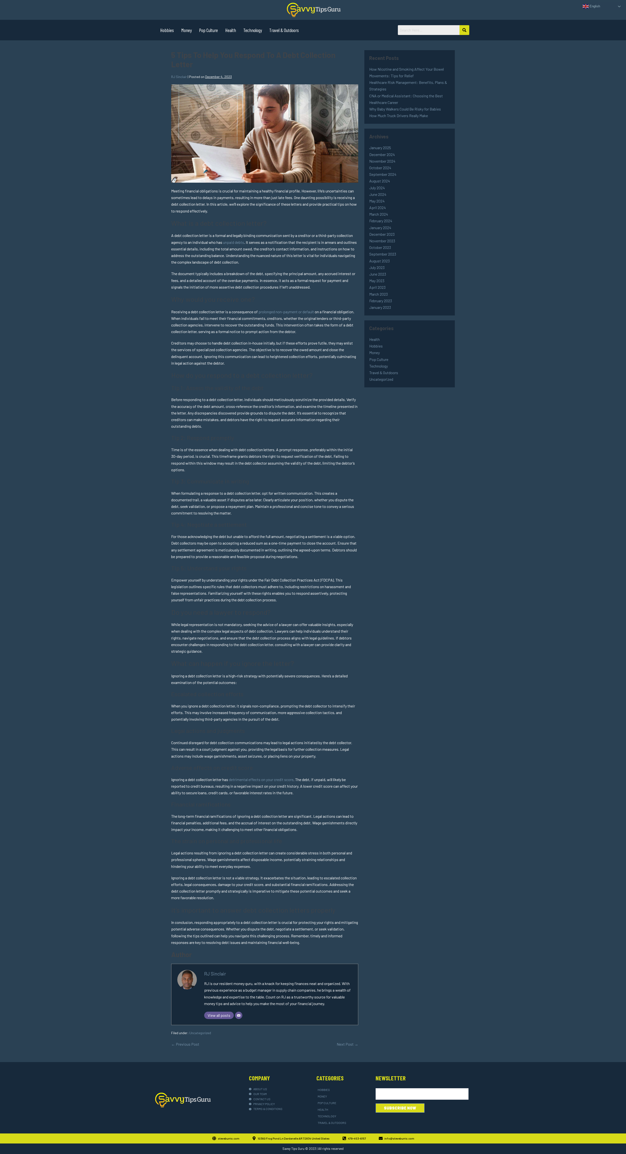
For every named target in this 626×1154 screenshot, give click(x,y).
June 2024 (377, 194)
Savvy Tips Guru (293, 1149)
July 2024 (377, 187)
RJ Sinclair (215, 973)
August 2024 (379, 181)
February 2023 (380, 300)
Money (186, 30)
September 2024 (382, 174)
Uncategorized (200, 1033)
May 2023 (376, 280)
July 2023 (377, 267)
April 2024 (377, 207)
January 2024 (380, 227)
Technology (252, 30)
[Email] (238, 1015)
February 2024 (380, 220)
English (594, 6)
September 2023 (382, 254)
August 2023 (379, 260)
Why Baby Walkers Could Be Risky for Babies (405, 109)
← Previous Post (185, 1044)
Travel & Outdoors (284, 30)
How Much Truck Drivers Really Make (398, 115)
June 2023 (377, 274)
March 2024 (378, 214)
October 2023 (380, 247)
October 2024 (380, 167)
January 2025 (380, 147)
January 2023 (380, 307)
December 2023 (382, 234)
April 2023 (377, 287)
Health (230, 30)
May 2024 (377, 201)
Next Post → (347, 1044)
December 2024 (382, 154)
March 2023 (378, 294)
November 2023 (382, 240)
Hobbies (167, 30)
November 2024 (382, 161)
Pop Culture (208, 30)
